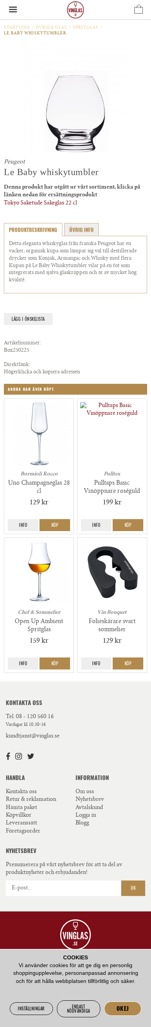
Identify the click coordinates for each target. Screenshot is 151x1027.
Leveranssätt (21, 823)
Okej (123, 1008)
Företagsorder (23, 831)
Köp (54, 525)
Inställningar (31, 1009)
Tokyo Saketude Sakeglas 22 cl (40, 203)
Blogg (82, 823)
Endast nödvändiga (78, 1009)
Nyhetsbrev (90, 799)
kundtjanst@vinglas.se (33, 736)
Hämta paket (21, 808)
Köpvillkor (18, 815)
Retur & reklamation (31, 799)
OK (133, 888)
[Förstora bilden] (75, 100)
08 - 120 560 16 (35, 717)
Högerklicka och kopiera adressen (42, 372)
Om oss (85, 792)
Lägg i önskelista (28, 319)
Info (23, 525)
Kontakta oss (21, 792)
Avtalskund (89, 808)
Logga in (86, 815)
